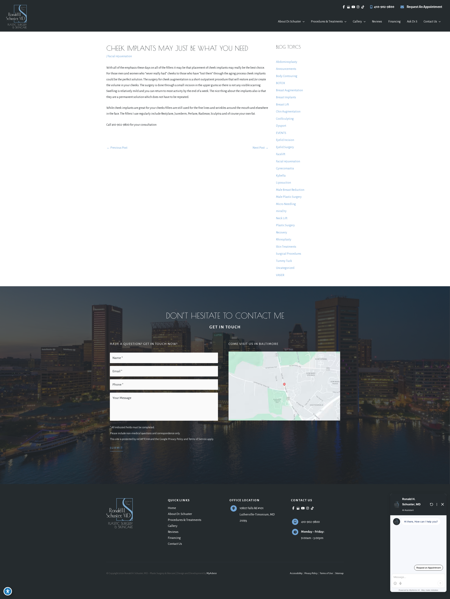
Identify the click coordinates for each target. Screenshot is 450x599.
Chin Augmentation (288, 111)
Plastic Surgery (285, 225)
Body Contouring (286, 76)
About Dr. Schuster (180, 514)
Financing (174, 538)
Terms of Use (326, 573)
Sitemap (339, 573)
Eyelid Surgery (285, 147)
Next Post (260, 147)
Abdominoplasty (286, 62)
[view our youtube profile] (353, 7)
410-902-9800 (384, 7)
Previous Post (117, 147)
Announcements (286, 69)
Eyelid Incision (285, 140)
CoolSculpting (285, 118)
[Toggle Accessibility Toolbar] (8, 591)
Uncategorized (285, 268)
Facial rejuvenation (120, 56)
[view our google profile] (348, 7)
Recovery (281, 232)
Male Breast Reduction (290, 189)
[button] (303, 21)
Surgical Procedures (288, 253)
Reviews (173, 532)
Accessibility (296, 573)
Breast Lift (282, 104)
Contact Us (175, 543)
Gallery (172, 526)
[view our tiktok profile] (362, 7)
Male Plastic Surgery (289, 196)
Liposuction (283, 182)
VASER (280, 275)
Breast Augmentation (289, 90)
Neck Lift (281, 218)
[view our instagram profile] (358, 7)
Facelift (280, 154)
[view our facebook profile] (343, 7)
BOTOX (280, 83)
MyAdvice (212, 573)
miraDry (281, 211)
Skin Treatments (286, 246)
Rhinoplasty (283, 239)
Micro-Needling (286, 204)
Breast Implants (286, 97)
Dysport (281, 125)
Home (172, 508)
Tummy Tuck (284, 261)
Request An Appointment (424, 7)
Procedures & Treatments (184, 520)
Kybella (281, 175)
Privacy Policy (311, 573)
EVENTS (281, 133)
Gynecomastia (285, 168)
